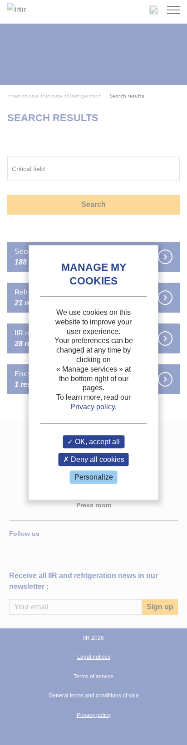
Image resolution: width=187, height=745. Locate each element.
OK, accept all (96, 442)
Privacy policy (92, 407)
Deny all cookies (96, 459)
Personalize (93, 477)
